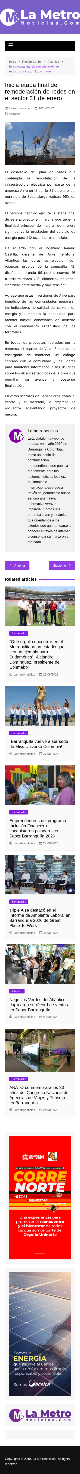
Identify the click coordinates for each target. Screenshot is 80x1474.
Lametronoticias (20, 108)
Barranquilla (19, 633)
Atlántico (14, 113)
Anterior (19, 565)
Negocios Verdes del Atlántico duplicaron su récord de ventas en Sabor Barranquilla (38, 1004)
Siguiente (59, 565)
